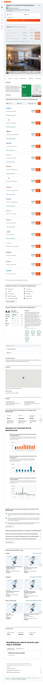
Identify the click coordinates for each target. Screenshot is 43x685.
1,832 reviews (15, 8)
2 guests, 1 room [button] (10, 17)
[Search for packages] (1, 12)
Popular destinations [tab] (20, 648)
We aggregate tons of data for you (13, 670)
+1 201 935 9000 (9, 11)
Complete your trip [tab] (10, 648)
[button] (2, 1)
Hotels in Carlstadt (11, 655)
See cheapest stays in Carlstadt (35, 576)
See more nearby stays (37, 553)
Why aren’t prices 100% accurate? (13, 672)
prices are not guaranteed (28, 665)
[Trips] (1, 23)
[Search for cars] (1, 10)
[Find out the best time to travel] (1, 20)
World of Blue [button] (8, 613)
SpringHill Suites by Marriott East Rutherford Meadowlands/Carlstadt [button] (14, 567)
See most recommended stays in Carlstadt (33, 600)
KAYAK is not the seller (11, 668)
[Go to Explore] (1, 15)
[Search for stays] (1, 7)
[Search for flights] (1, 5)
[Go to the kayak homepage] (7, 1)
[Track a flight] (1, 17)
